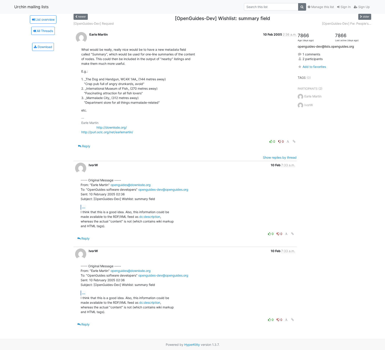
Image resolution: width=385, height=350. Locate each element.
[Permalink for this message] (294, 141)
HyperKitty (192, 344)
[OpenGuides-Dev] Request (94, 23)
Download (44, 47)
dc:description (149, 216)
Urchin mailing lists (31, 6)
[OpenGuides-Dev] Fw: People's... (346, 23)
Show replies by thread (280, 157)
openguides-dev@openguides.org (163, 189)
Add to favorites (314, 67)
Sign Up (363, 7)
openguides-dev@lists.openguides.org (326, 46)
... (83, 207)
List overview (45, 19)
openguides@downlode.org (131, 185)
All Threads (44, 31)
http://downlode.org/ (111, 127)
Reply (85, 146)
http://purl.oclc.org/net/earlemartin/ (107, 132)
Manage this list (322, 7)
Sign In (345, 7)
